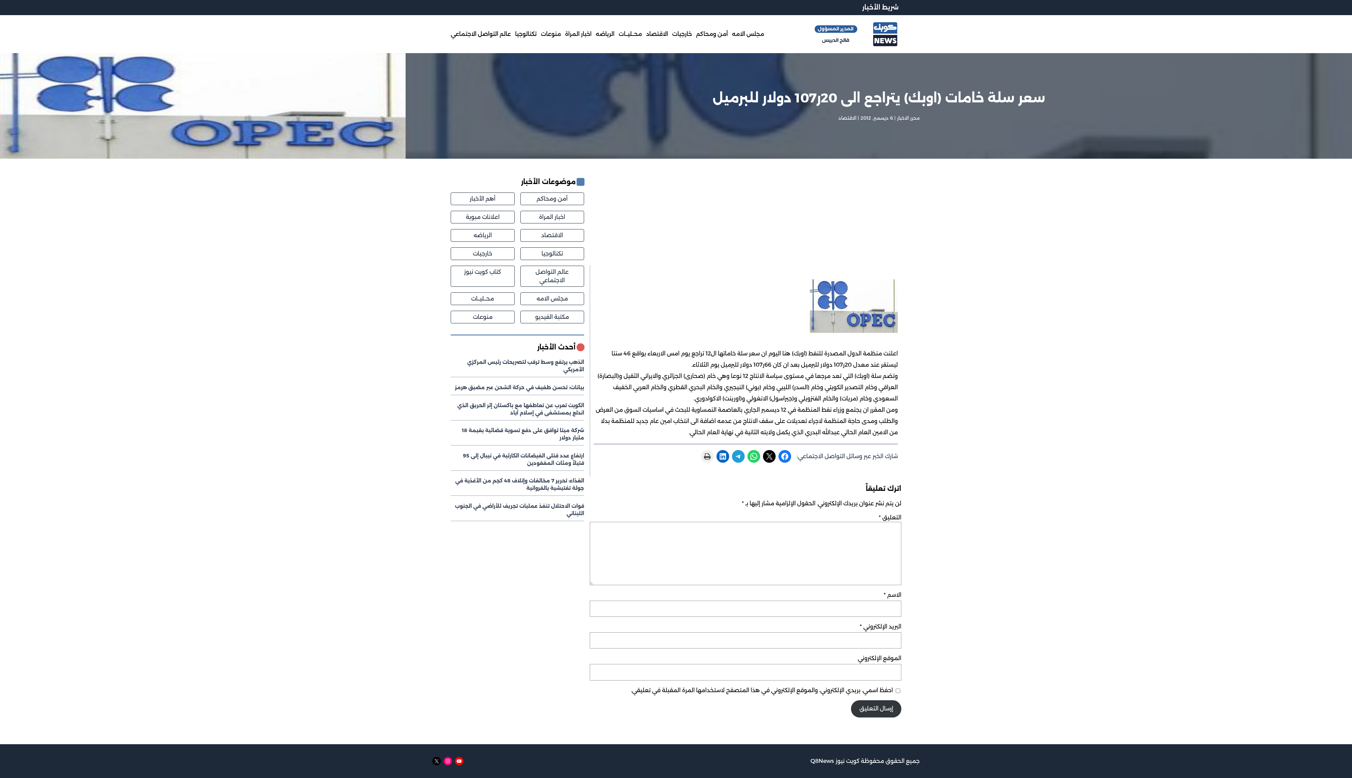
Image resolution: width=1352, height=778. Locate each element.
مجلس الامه (552, 298)
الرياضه (483, 235)
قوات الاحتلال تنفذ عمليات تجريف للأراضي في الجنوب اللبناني (519, 510)
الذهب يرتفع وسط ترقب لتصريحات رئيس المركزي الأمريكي (525, 366)
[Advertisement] (745, 221)
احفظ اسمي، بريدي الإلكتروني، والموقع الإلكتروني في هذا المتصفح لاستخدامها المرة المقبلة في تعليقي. (762, 690)
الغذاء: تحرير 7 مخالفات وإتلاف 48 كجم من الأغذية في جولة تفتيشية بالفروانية (519, 484)
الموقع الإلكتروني (879, 658)
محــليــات (482, 298)
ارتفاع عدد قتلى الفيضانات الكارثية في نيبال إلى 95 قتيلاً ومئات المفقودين (523, 459)
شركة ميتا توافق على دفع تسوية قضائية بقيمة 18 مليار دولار (523, 434)
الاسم (892, 595)
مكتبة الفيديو (552, 317)
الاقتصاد (847, 118)
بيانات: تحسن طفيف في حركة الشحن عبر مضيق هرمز (519, 387)
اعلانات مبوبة (483, 217)
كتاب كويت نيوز (482, 271)
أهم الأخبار (482, 198)
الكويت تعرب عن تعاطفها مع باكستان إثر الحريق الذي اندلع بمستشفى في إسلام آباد (520, 409)
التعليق (890, 517)
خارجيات (482, 253)
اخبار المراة (552, 217)
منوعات (483, 317)
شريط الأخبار (880, 7)
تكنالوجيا (552, 253)
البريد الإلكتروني (880, 626)
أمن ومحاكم (552, 198)
